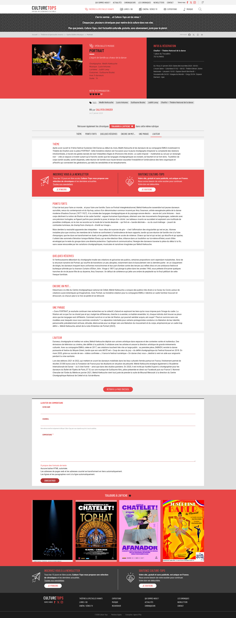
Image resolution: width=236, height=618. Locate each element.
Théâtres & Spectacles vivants (101, 9)
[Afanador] (139, 531)
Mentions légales (116, 614)
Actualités (117, 2)
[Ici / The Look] (52, 531)
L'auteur (156, 133)
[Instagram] (61, 602)
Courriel (45, 419)
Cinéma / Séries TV (150, 9)
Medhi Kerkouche (106, 102)
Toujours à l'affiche (120, 126)
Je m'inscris (62, 189)
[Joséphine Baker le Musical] (183, 531)
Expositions (172, 9)
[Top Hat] (96, 531)
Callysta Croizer (104, 109)
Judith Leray (153, 102)
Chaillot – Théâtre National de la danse (177, 102)
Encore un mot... (128, 133)
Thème (79, 133)
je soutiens (147, 189)
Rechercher (200, 9)
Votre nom (46, 407)
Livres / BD (128, 9)
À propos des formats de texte (53, 465)
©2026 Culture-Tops (101, 614)
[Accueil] (44, 9)
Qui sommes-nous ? (102, 2)
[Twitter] (58, 602)
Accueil (34, 35)
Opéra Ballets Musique (75, 35)
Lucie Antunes (122, 102)
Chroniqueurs (130, 2)
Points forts (91, 133)
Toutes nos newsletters (63, 184)
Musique (190, 9)
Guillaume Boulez (138, 102)
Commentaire (47, 434)
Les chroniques (144, 2)
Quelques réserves (108, 133)
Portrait (90, 35)
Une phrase (144, 133)
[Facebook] (54, 602)
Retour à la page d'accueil (118, 389)
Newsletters (159, 2)
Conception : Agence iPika (133, 614)
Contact (170, 2)
